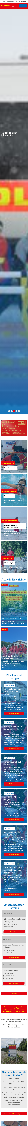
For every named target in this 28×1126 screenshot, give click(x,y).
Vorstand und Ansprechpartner (14, 1114)
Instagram (23, 1)
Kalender (14, 993)
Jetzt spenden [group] (23, 5)
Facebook (17, 1)
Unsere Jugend (10, 1)
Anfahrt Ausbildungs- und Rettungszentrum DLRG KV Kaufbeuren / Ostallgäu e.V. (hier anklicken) (14, 1009)
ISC (4, 1)
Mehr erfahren (14, 932)
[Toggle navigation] (13, 6)
